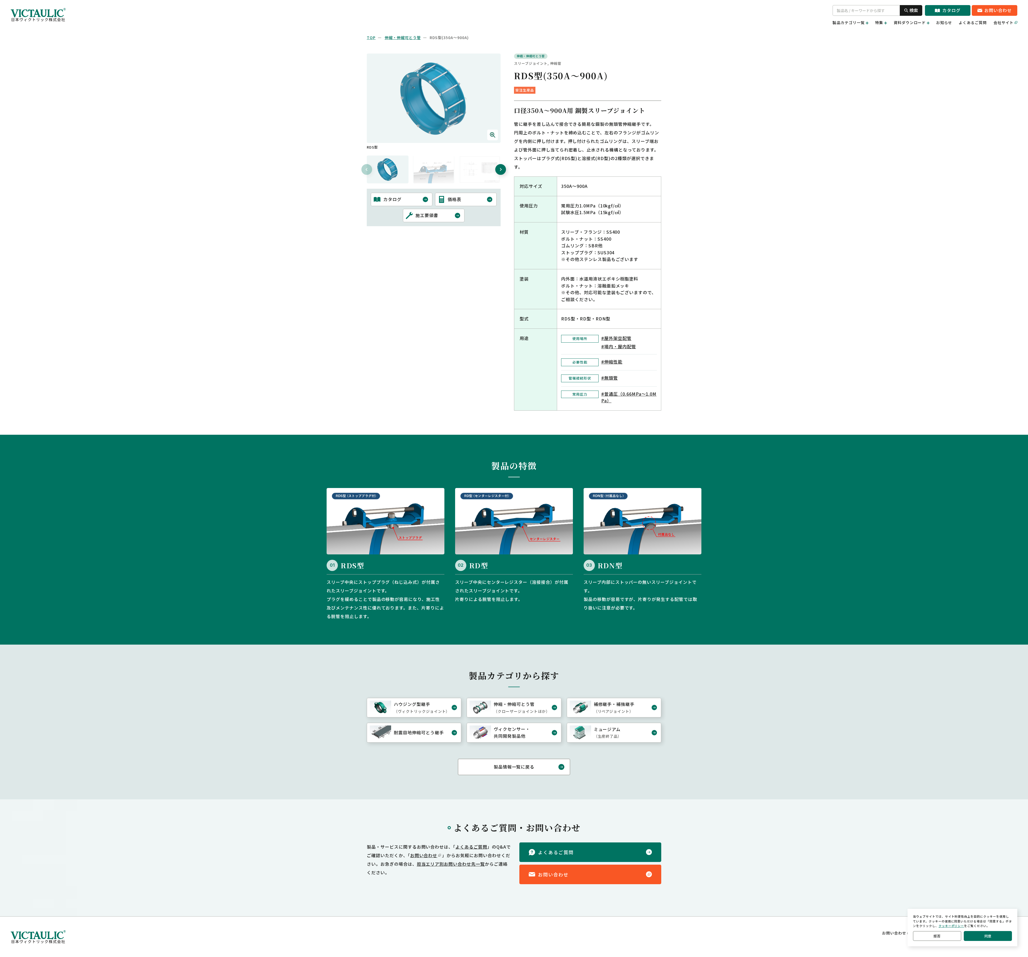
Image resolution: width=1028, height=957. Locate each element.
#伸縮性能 (611, 361)
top (371, 37)
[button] (388, 169)
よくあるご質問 (973, 22)
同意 (987, 936)
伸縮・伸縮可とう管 (403, 37)
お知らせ (944, 22)
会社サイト (1003, 22)
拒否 (936, 936)
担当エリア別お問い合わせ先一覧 (451, 864)
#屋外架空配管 (616, 338)
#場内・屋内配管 (618, 346)
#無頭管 (609, 378)
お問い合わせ (423, 855)
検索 (913, 10)
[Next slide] (500, 169)
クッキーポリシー (951, 926)
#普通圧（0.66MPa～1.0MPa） (628, 397)
